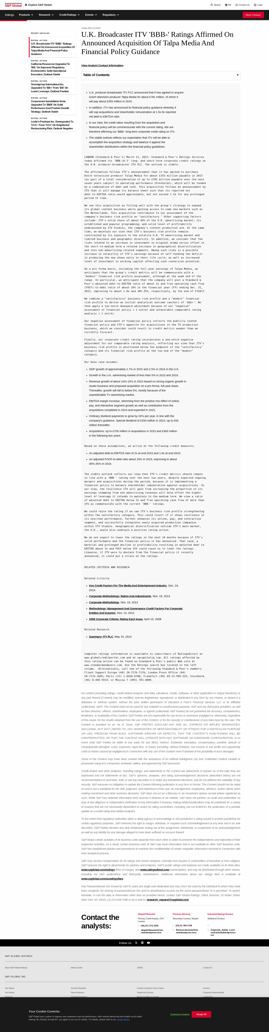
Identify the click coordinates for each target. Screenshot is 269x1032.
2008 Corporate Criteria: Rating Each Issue (116, 619)
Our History (9, 993)
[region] (134, 1014)
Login (260, 5)
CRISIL (140, 968)
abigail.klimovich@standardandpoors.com (152, 931)
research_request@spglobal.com (168, 899)
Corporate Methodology (104, 602)
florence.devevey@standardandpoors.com (187, 931)
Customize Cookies (179, 1014)
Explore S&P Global (40, 5)
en (229, 5)
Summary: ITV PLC (101, 636)
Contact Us (244, 5)
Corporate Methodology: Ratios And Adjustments (120, 596)
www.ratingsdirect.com (154, 869)
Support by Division (145, 993)
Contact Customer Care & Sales (150, 988)
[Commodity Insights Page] (137, 943)
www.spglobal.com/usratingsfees (102, 878)
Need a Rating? (253, 15)
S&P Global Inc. (16, 976)
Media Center (77, 968)
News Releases (77, 993)
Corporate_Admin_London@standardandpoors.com (223, 932)
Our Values (9, 988)
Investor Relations (78, 988)
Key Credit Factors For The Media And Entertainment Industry (128, 585)
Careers (206, 988)
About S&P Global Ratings (16, 968)
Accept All (201, 1014)
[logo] (13, 5)
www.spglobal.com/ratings (98, 869)
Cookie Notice (123, 1019)
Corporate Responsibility (213, 993)
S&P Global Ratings (18, 956)
